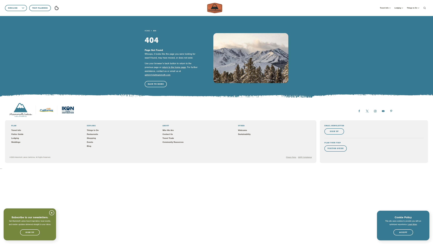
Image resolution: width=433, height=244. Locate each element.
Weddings (15, 142)
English (13, 8)
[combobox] (16, 8)
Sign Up (334, 131)
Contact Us (167, 134)
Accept (403, 232)
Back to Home (156, 84)
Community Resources (172, 142)
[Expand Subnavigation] (390, 8)
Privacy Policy (291, 157)
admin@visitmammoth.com (157, 75)
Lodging (397, 8)
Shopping (91, 138)
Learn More (412, 224)
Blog (89, 146)
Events (90, 142)
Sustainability (244, 134)
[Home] (214, 8)
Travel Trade (168, 138)
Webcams (242, 130)
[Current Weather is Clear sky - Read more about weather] (56, 8)
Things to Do (412, 8)
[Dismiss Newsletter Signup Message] (51, 212)
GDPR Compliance (305, 157)
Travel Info (384, 8)
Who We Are (168, 130)
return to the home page (174, 67)
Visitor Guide (17, 134)
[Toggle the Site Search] (425, 8)
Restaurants (92, 134)
